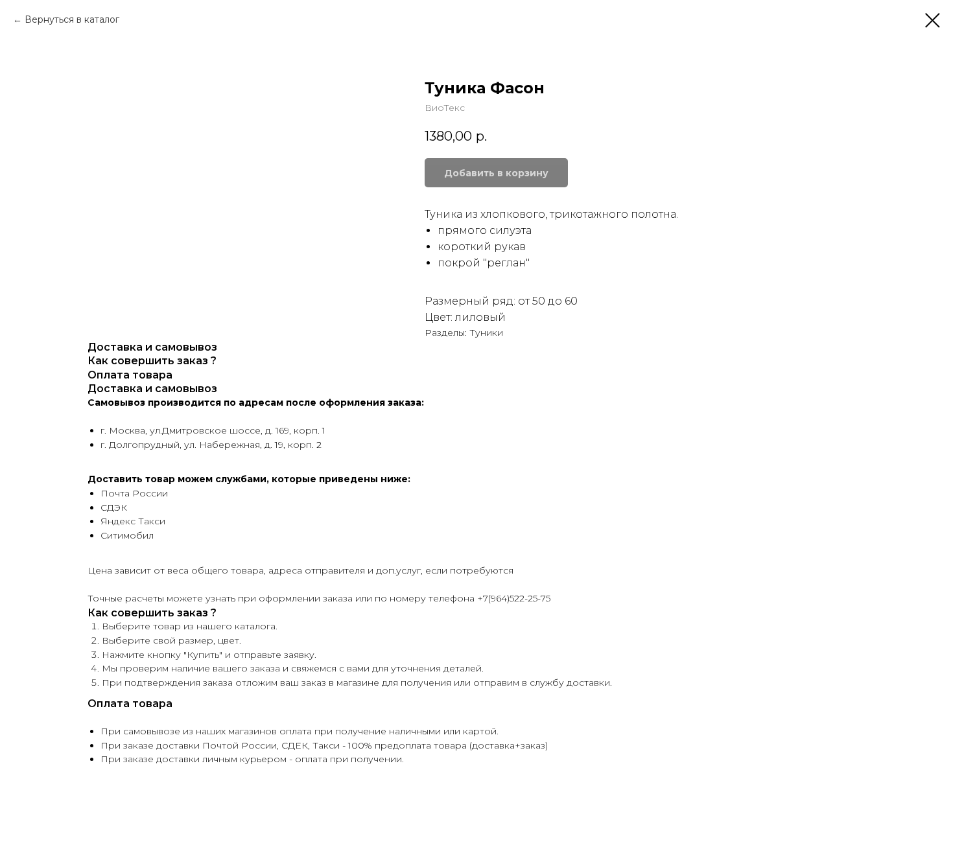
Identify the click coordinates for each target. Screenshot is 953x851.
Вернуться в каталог (72, 19)
